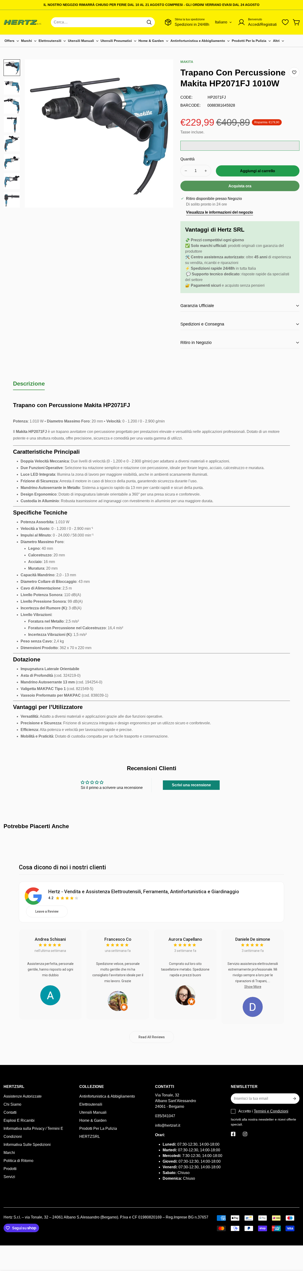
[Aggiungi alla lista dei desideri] (294, 72)
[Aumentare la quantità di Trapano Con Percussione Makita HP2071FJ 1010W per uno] (206, 170)
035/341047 (165, 1116)
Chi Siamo (12, 1104)
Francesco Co (117, 939)
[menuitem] (12, 40)
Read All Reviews (151, 1037)
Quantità (187, 159)
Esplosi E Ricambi (19, 1120)
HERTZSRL (89, 1137)
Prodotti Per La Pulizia (98, 1128)
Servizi (9, 1177)
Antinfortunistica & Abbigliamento (107, 1096)
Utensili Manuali (93, 1112)
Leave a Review (46, 911)
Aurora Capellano (185, 939)
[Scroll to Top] (293, 1245)
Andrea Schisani (50, 939)
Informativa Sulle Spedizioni (27, 1145)
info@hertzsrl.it (167, 1125)
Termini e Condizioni (271, 1111)
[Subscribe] (294, 1099)
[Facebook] (233, 1134)
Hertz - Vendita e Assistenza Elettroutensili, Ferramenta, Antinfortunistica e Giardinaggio (143, 891)
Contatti (10, 1112)
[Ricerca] (149, 22)
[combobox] (103, 22)
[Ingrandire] (163, 69)
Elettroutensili (90, 1104)
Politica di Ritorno (18, 1161)
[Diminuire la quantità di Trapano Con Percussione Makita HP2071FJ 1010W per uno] (186, 170)
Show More (252, 987)
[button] (296, 22)
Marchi (9, 1153)
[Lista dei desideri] (285, 22)
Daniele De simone (252, 939)
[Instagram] (245, 1134)
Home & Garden (93, 1120)
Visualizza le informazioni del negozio (219, 212)
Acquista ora (239, 186)
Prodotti (10, 1169)
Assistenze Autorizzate (23, 1096)
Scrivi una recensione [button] (191, 785)
